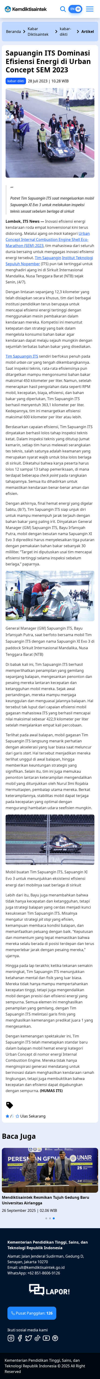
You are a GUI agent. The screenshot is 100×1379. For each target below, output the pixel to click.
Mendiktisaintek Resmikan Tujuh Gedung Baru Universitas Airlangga (45, 1200)
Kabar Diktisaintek (38, 31)
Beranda (13, 31)
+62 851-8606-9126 (43, 1273)
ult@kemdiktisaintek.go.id (42, 1267)
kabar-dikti (65, 31)
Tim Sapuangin (48, 257)
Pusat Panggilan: (34, 1313)
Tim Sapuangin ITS (22, 356)
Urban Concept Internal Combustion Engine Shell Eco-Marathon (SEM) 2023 (48, 239)
